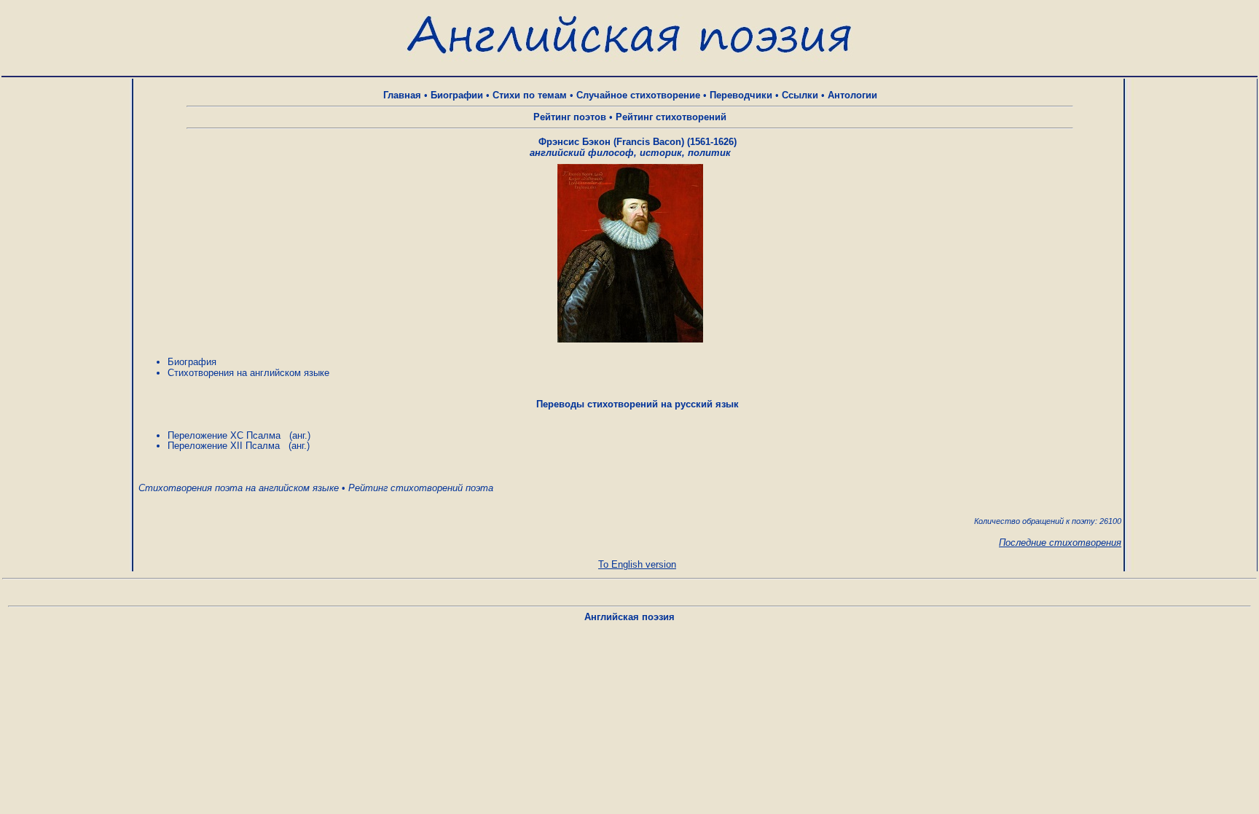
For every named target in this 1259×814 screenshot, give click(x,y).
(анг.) (299, 435)
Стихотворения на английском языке (248, 372)
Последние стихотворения (1060, 542)
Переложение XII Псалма (224, 445)
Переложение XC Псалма (224, 435)
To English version (637, 564)
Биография (192, 361)
